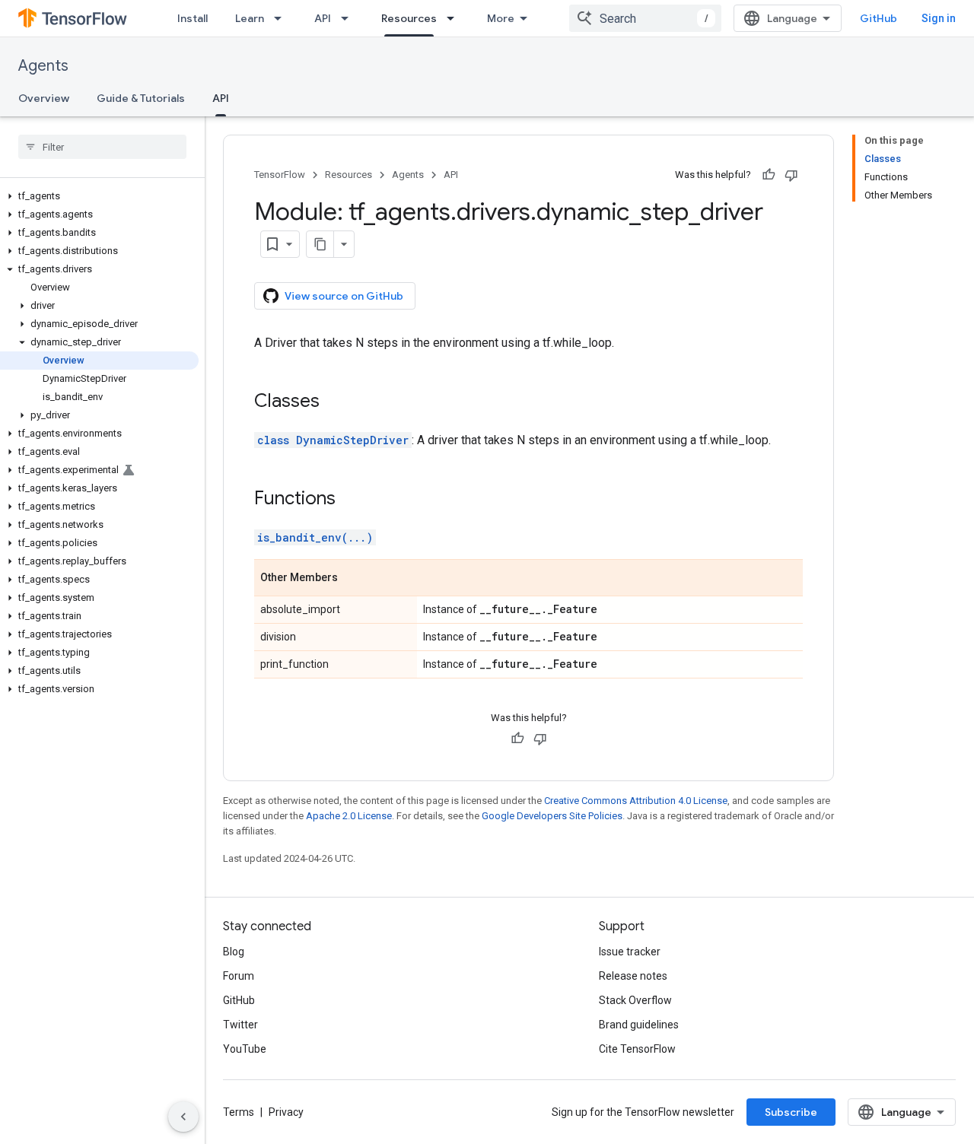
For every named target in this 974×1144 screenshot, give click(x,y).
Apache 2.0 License (349, 815)
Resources (409, 18)
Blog (233, 951)
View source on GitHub (344, 296)
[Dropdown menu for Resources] (455, 18)
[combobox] (645, 18)
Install (192, 18)
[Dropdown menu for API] (349, 18)
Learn (249, 18)
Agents (43, 65)
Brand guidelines (639, 1024)
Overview (43, 98)
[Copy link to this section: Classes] (335, 402)
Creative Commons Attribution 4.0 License (635, 800)
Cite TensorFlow (637, 1049)
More (500, 18)
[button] (99, 196)
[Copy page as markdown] (320, 244)
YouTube (244, 1049)
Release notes (633, 976)
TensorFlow (279, 174)
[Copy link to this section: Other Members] (353, 579)
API (322, 18)
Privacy (286, 1112)
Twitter (240, 1024)
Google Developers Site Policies (552, 815)
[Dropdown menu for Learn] (282, 18)
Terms (238, 1112)
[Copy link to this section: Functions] (351, 500)
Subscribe (791, 1112)
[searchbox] (102, 147)
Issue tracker (629, 951)
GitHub (878, 18)
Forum (238, 976)
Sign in (938, 18)
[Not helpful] (791, 175)
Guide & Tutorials (141, 98)
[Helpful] (768, 175)
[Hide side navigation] (183, 1116)
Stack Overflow (635, 1000)
